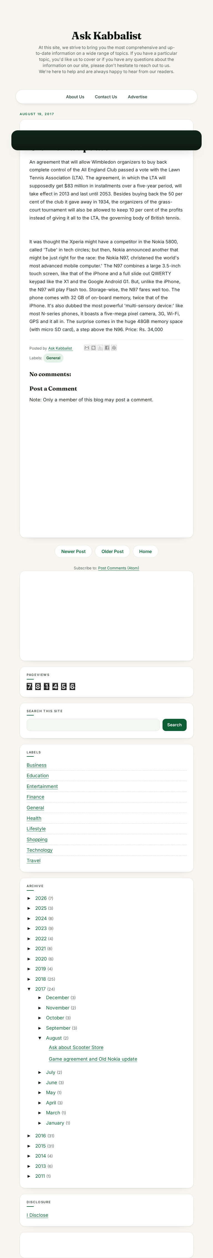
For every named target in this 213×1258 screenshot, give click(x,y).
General (53, 358)
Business (37, 765)
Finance (35, 797)
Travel (33, 860)
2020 (41, 959)
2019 (41, 969)
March (54, 1112)
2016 (41, 1135)
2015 (41, 1146)
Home (145, 551)
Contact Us (106, 96)
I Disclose (37, 1215)
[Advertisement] (107, 616)
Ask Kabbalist (106, 35)
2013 (41, 1166)
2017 (41, 989)
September (59, 1028)
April (51, 1102)
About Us (75, 96)
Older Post (113, 551)
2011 (40, 1176)
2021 (41, 948)
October (55, 1018)
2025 (41, 908)
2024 (41, 918)
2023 (41, 928)
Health (34, 818)
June (52, 1082)
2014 (41, 1156)
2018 (41, 979)
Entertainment (42, 786)
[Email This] (87, 347)
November (58, 1008)
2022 (41, 938)
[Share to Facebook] (107, 347)
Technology (40, 850)
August (54, 1038)
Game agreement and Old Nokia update (93, 1059)
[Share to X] (100, 347)
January (56, 1123)
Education (38, 775)
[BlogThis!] (93, 347)
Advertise (137, 96)
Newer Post (73, 551)
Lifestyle (36, 828)
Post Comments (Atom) (118, 568)
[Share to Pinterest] (114, 347)
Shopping (37, 839)
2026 (41, 898)
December (58, 997)
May (51, 1092)
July (51, 1072)
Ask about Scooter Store (76, 1047)
